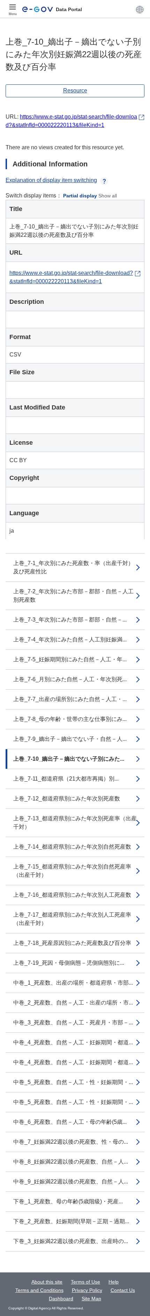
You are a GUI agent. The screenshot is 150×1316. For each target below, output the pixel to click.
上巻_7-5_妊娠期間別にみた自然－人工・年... (70, 659)
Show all (107, 195)
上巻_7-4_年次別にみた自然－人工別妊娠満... (70, 639)
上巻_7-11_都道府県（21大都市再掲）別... (66, 779)
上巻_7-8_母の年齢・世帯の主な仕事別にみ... (70, 719)
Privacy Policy (87, 1290)
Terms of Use (85, 1282)
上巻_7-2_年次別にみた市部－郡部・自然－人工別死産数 (73, 595)
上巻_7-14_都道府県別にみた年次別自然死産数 (72, 847)
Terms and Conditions (39, 1290)
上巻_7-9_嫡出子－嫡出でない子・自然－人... (70, 739)
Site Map (91, 1298)
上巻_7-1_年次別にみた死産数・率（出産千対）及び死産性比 (73, 567)
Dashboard (61, 1298)
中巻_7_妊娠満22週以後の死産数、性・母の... (70, 1142)
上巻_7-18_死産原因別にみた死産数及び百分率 (72, 943)
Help (113, 1282)
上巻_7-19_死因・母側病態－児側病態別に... (68, 963)
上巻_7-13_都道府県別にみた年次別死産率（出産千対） (75, 822)
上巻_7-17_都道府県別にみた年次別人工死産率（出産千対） (72, 919)
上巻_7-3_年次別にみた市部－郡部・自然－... (70, 620)
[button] (139, 9)
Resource (75, 90)
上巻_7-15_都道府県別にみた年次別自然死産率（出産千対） (72, 871)
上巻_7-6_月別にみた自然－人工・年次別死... (70, 679)
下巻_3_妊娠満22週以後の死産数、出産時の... (70, 1241)
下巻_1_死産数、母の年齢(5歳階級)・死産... (68, 1201)
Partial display (80, 195)
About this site (46, 1282)
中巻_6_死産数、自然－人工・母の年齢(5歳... (70, 1122)
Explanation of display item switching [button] (51, 180)
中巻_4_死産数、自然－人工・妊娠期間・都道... (73, 1042)
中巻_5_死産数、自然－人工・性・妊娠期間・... (73, 1082)
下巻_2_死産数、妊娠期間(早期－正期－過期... (71, 1221)
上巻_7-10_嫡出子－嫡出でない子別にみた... (68, 759)
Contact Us (123, 1290)
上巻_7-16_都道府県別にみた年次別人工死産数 (72, 895)
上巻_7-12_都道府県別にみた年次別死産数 (66, 799)
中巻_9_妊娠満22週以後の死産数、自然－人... (70, 1182)
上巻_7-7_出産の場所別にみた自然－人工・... (70, 699)
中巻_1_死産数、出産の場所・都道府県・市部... (73, 983)
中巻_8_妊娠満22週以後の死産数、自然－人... (70, 1162)
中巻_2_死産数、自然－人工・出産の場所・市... (73, 1003)
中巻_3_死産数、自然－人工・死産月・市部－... (73, 1022)
